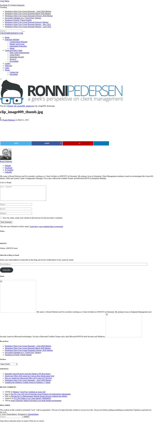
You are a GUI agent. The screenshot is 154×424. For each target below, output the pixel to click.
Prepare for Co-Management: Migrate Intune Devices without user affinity (39, 396)
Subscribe (6, 270)
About (7, 70)
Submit (26, 417)
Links (7, 68)
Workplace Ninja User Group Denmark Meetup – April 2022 (28, 27)
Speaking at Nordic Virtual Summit (18, 20)
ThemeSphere (33, 414)
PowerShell (14, 61)
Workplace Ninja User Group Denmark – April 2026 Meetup (28, 11)
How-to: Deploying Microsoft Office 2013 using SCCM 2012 (28, 378)
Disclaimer (14, 74)
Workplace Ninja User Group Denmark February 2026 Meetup (29, 16)
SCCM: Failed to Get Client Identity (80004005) (32, 398)
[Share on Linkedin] (101, 143)
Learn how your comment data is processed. (46, 226)
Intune (12, 48)
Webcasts (8, 66)
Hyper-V (13, 59)
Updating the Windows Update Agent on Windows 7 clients (27, 382)
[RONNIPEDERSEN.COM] (11, 33)
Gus (6, 394)
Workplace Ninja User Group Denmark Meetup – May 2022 (28, 24)
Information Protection (18, 46)
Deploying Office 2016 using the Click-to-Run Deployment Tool (29, 376)
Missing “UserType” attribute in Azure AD (29, 392)
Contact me (14, 72)
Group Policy (15, 55)
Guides (7, 63)
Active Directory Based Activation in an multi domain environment (35, 400)
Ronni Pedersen (9, 120)
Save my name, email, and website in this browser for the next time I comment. (33, 218)
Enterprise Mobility (12, 40)
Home (7, 37)
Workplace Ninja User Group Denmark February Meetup (26, 22)
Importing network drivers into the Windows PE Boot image (28, 374)
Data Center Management (19, 53)
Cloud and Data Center (13, 50)
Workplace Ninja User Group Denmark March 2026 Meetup (28, 14)
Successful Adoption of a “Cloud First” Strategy (23, 18)
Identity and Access (17, 44)
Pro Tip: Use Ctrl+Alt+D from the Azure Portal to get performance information (41, 394)
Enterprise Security (17, 57)
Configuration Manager (18, 42)
